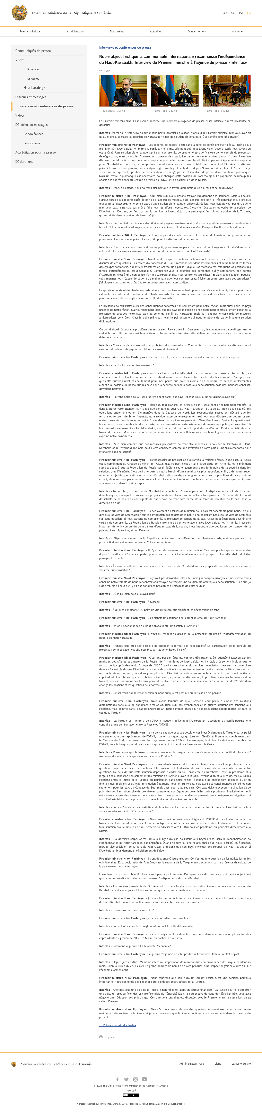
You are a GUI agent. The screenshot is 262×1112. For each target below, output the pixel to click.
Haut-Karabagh (34, 87)
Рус (241, 12)
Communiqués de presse (33, 50)
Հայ (233, 12)
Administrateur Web (192, 1063)
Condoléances (33, 134)
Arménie (237, 31)
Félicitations (32, 143)
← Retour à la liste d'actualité (117, 1025)
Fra (249, 12)
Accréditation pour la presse (35, 152)
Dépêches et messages (31, 124)
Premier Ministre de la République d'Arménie (55, 1064)
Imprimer (110, 1037)
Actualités (156, 31)
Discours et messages (30, 97)
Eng (225, 12)
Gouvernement (197, 31)
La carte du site (241, 1063)
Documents (117, 31)
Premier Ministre (29, 31)
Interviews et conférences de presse (45, 106)
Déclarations (24, 161)
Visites (20, 60)
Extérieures (32, 69)
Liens (218, 1063)
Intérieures (31, 78)
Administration (75, 31)
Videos (20, 115)
